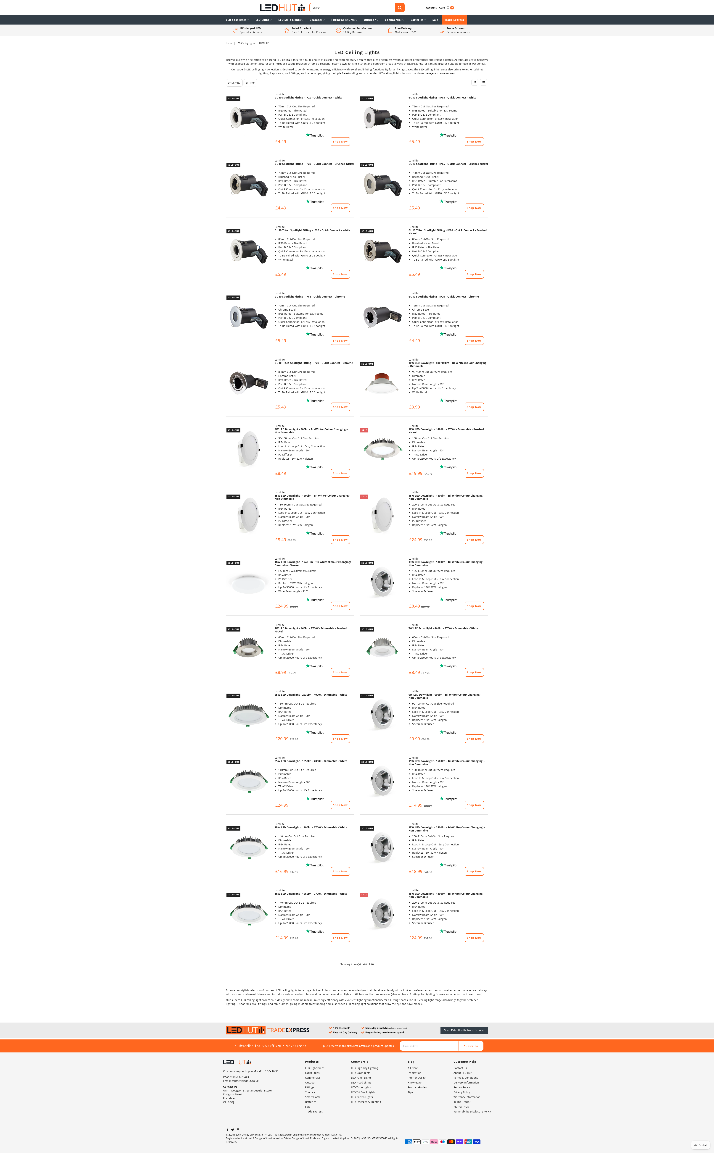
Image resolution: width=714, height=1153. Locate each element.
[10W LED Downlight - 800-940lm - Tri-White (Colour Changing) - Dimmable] (382, 383)
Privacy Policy (462, 1092)
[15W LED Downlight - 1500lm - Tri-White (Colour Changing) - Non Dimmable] (248, 516)
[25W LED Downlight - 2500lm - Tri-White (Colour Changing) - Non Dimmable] (382, 848)
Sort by (235, 83)
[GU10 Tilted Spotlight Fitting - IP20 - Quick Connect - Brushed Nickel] (382, 251)
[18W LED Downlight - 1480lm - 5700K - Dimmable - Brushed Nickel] (382, 450)
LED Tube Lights (361, 1087)
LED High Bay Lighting (364, 1068)
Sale (435, 20)
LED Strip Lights (289, 20)
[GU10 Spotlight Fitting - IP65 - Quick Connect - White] (382, 118)
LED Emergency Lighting (366, 1102)
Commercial (393, 20)
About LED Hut (463, 1073)
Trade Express (454, 20)
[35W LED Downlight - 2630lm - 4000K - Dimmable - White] (248, 715)
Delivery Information (466, 1082)
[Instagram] (238, 1130)
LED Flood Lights (361, 1082)
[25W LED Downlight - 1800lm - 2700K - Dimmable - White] (248, 848)
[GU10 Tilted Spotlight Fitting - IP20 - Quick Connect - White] (248, 251)
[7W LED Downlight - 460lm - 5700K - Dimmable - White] (382, 649)
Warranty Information (467, 1097)
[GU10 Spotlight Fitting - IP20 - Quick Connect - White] (248, 118)
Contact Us (460, 1068)
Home (229, 43)
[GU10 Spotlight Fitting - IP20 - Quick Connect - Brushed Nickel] (248, 184)
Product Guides (417, 1087)
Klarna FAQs (461, 1106)
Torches (310, 1092)
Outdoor (370, 20)
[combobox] (356, 7)
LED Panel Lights (361, 1077)
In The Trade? (462, 1102)
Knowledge (415, 1082)
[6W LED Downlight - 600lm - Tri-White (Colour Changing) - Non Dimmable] (382, 715)
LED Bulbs (262, 20)
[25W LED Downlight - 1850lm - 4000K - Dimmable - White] (248, 781)
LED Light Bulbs (314, 1068)
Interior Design (417, 1077)
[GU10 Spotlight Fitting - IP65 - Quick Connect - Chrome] (248, 317)
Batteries (417, 20)
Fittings (309, 1087)
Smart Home (313, 1097)
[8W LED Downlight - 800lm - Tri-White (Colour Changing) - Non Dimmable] (248, 450)
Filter (252, 82)
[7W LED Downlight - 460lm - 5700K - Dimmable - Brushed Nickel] (248, 649)
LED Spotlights (236, 20)
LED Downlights (360, 1073)
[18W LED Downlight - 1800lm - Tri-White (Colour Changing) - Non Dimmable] (382, 516)
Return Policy (462, 1087)
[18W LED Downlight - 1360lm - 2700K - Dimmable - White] (248, 914)
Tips (410, 1092)
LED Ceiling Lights (246, 43)
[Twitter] (232, 1130)
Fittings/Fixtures (343, 20)
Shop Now (340, 141)
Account (431, 7)
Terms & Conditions (466, 1077)
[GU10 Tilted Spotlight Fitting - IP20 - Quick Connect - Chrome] (248, 383)
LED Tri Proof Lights (363, 1092)
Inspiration (414, 1073)
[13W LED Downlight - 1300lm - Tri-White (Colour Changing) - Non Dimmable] (382, 582)
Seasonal (316, 20)
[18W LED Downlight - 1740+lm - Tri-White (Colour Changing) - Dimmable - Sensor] (248, 582)
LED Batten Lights (362, 1097)
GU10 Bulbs (312, 1073)
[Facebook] (227, 1130)
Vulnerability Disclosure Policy (472, 1111)
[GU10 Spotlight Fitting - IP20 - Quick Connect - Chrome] (382, 317)
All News (413, 1068)
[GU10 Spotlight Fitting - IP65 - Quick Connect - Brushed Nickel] (382, 184)
